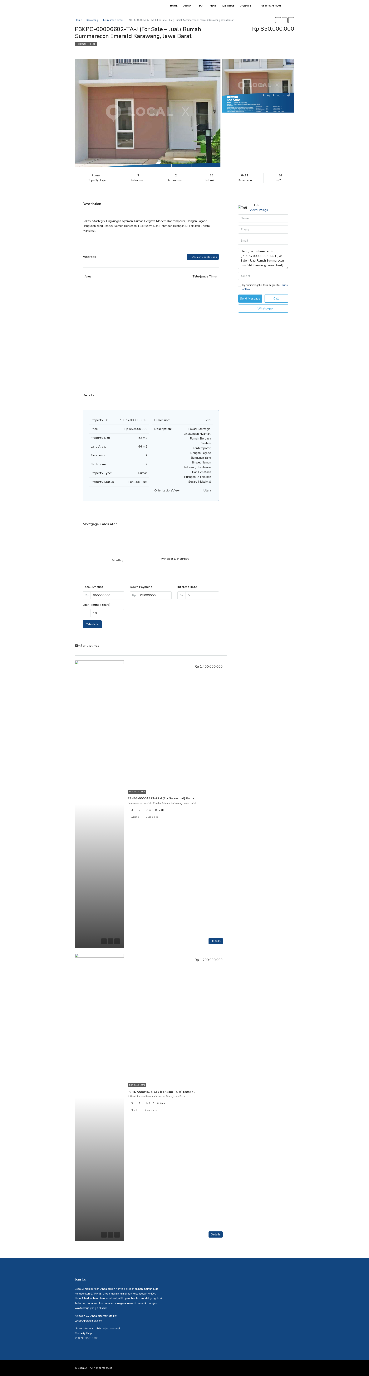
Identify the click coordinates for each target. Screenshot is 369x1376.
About (188, 5)
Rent (213, 5)
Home (174, 5)
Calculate (92, 624)
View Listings (259, 210)
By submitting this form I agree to (265, 287)
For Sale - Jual (86, 44)
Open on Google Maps (204, 256)
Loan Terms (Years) (96, 605)
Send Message (250, 298)
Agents (245, 5)
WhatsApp (265, 308)
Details (216, 941)
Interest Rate (187, 587)
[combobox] (263, 276)
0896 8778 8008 (271, 5)
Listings (228, 5)
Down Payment (141, 587)
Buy (201, 5)
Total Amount (93, 587)
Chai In (134, 1110)
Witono (135, 816)
